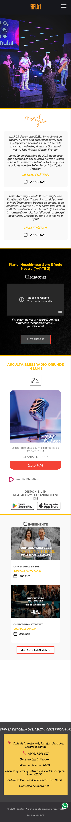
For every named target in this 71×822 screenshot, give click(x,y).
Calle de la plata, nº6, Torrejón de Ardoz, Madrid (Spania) (38, 745)
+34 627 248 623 (38, 753)
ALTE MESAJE (35, 339)
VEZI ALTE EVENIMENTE (35, 650)
